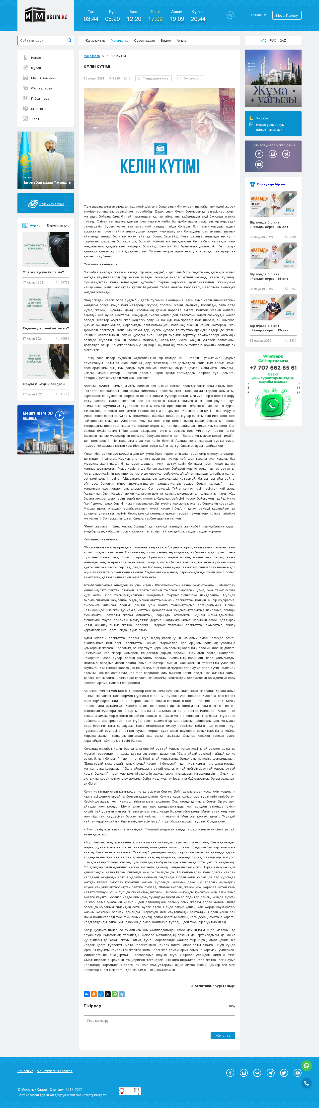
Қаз (263, 40)
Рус (273, 40)
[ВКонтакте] (87, 994)
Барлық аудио (58, 225)
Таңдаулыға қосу (155, 78)
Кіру (232, 1006)
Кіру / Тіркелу (287, 15)
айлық (261, 130)
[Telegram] (122, 994)
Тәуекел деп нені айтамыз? (45, 328)
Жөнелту (223, 1035)
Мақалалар (119, 40)
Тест (35, 119)
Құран (36, 68)
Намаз (36, 58)
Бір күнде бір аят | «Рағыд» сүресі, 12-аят (269, 328)
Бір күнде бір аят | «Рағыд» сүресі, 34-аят (269, 276)
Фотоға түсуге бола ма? (43, 272)
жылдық (275, 130)
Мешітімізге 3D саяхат (55, 1071)
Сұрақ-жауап (144, 40)
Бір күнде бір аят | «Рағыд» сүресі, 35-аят (269, 224)
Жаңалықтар (95, 40)
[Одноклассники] (94, 994)
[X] (108, 994)
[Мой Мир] (101, 994)
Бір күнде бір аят (272, 184)
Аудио (181, 40)
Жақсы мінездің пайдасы (43, 384)
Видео (166, 40)
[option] (273, 79)
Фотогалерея (41, 88)
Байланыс (25, 1071)
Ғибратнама (40, 98)
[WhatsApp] (115, 994)
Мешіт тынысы (43, 78)
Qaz (283, 40)
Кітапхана (38, 109)
